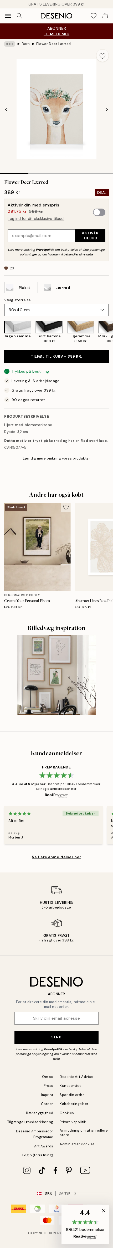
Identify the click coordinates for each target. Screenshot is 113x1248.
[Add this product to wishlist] (102, 55)
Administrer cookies (77, 1144)
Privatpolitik (45, 250)
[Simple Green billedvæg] (56, 675)
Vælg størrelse (17, 300)
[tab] (14, 172)
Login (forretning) (37, 1155)
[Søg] (19, 15)
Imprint (47, 1095)
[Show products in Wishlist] (93, 15)
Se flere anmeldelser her (56, 857)
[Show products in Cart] (105, 15)
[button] (85, 1224)
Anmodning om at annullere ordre (84, 1132)
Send (56, 1037)
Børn (26, 44)
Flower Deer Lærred (53, 44)
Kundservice (71, 1085)
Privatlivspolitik (73, 1122)
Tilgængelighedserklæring (30, 1122)
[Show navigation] (8, 15)
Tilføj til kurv (56, 356)
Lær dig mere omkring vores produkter (56, 458)
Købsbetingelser (74, 1104)
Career (47, 1104)
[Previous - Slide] (6, 109)
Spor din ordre (72, 1095)
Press (48, 1085)
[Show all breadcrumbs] (9, 44)
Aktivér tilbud (90, 235)
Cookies (67, 1113)
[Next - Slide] (106, 109)
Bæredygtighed (39, 1113)
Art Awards (43, 1146)
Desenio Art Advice (76, 1076)
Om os (47, 1076)
